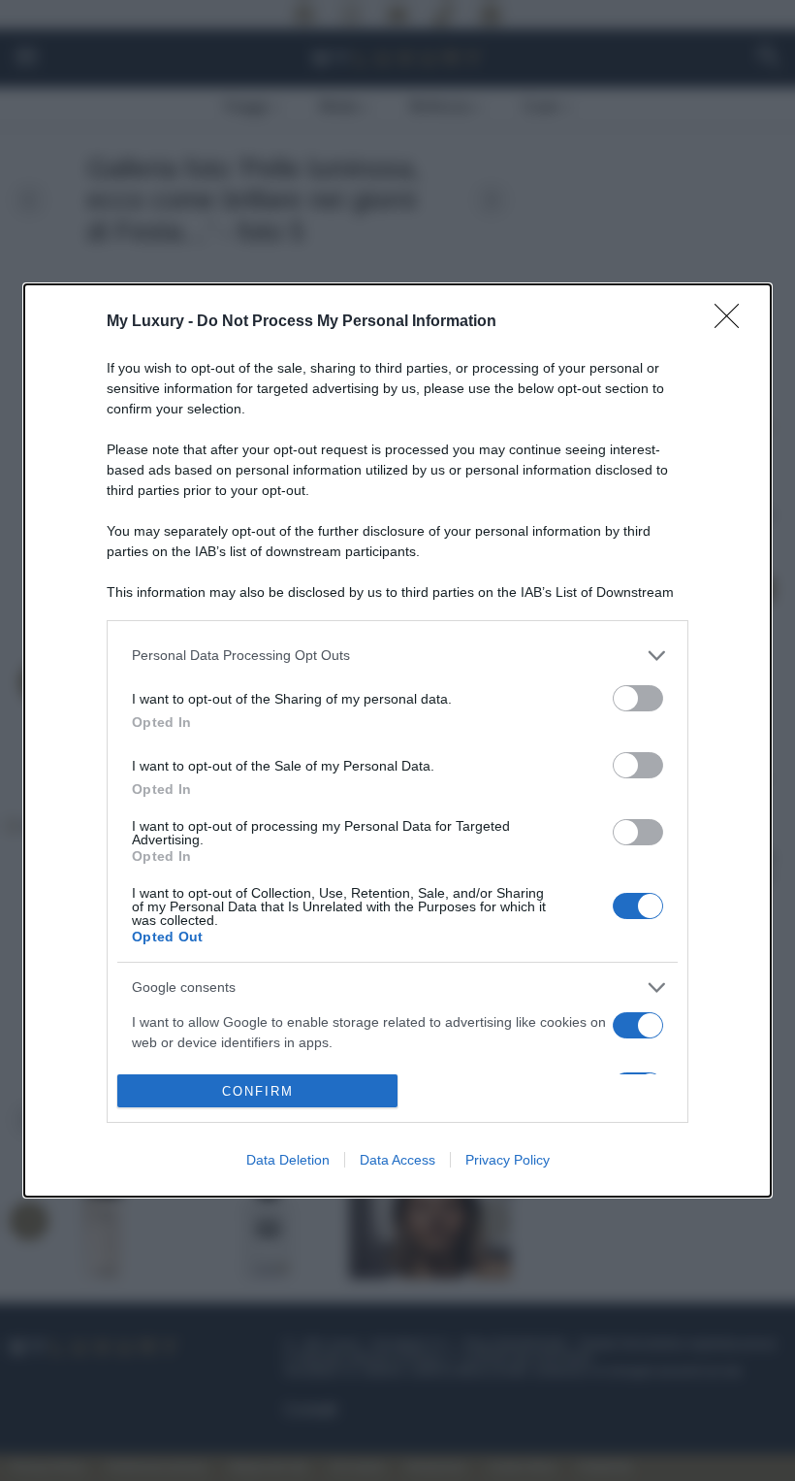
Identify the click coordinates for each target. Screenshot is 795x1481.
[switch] (638, 698)
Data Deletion (288, 1160)
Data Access (397, 1160)
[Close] (733, 322)
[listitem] (397, 655)
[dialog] (397, 741)
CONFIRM (258, 1091)
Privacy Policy (507, 1160)
